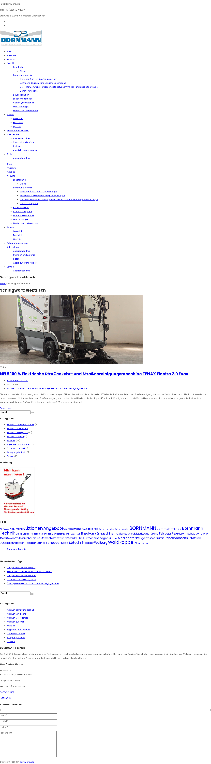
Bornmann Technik (16, 549)
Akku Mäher (17, 529)
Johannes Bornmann (17, 380)
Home (3, 283)
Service (10, 114)
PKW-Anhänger (21, 106)
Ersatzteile (18, 122)
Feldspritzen (123, 533)
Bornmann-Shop (169, 529)
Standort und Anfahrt (24, 142)
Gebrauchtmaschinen (18, 130)
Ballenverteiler (106, 529)
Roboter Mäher (35, 543)
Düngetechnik (74, 534)
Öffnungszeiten (141, 543)
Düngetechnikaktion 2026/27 (21, 567)
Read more (5, 408)
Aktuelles (11, 59)
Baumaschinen (21, 94)
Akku (6, 529)
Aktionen (33, 528)
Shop (9, 51)
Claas (23, 71)
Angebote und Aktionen (56, 388)
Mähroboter (127, 538)
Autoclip (88, 529)
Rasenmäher (174, 538)
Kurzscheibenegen (95, 538)
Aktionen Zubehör (15, 436)
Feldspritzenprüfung (145, 534)
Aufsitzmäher (73, 529)
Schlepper (53, 543)
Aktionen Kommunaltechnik (20, 388)
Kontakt (10, 154)
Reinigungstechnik (78, 388)
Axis (96, 529)
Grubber (27, 538)
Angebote (11, 55)
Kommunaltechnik (22, 75)
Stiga (65, 543)
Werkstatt (18, 118)
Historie (16, 146)
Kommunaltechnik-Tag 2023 (21, 579)
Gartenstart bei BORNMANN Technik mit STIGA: (29, 571)
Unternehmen (13, 134)
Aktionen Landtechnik (17, 428)
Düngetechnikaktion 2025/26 (21, 575)
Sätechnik (76, 542)
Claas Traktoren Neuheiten (37, 533)
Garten (204, 533)
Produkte (11, 63)
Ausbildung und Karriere (25, 150)
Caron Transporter (29, 90)
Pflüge (140, 538)
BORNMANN (142, 528)
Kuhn (79, 538)
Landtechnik (19, 67)
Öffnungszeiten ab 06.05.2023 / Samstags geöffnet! (33, 583)
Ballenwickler (122, 529)
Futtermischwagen (188, 533)
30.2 (2, 529)
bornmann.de (27, 762)
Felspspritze (168, 533)
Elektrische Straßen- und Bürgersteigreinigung (43, 83)
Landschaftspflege (22, 98)
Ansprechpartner (21, 138)
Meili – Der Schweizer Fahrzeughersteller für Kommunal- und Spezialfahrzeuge (59, 86)
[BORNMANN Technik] (21, 45)
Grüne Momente (43, 538)
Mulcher (113, 538)
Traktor (89, 543)
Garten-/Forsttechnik (23, 102)
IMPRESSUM (5, 698)
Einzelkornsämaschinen (98, 533)
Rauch (188, 538)
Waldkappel (121, 542)
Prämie (160, 538)
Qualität (17, 126)
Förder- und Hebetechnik (25, 110)
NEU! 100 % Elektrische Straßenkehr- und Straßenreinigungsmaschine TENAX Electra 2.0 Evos (94, 374)
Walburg (100, 542)
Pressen (150, 538)
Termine (11, 456)
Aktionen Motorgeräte (17, 432)
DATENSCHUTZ (7, 692)
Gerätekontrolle (11, 538)
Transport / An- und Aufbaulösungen (38, 79)
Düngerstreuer (60, 533)
